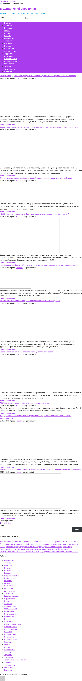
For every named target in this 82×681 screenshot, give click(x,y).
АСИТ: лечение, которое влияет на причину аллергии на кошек (25, 403)
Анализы (7, 563)
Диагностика (9, 594)
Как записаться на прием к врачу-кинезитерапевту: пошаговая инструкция (30, 301)
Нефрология (9, 616)
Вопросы (7, 573)
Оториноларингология (13, 624)
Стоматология (9, 64)
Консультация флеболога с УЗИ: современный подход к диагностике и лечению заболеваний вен (39, 265)
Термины (8, 655)
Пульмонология (10, 61)
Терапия (7, 66)
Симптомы (8, 642)
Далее (10, 523)
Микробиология (10, 609)
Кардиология (9, 599)
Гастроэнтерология (11, 576)
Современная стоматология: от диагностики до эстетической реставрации (29, 352)
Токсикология (9, 69)
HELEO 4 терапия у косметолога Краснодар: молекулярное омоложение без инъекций (34, 214)
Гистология (8, 588)
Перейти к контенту (8, 1)
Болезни (7, 46)
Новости (7, 36)
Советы (7, 31)
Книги (6, 601)
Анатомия (8, 41)
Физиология (9, 668)
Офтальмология (10, 59)
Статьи (7, 33)
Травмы (7, 662)
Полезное (8, 28)
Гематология (9, 578)
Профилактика (10, 634)
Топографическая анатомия (15, 660)
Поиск (2, 526)
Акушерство (9, 38)
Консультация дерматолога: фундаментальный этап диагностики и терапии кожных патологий (38, 76)
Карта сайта (8, 72)
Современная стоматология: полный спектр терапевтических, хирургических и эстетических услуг (39, 127)
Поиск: (3, 18)
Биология (8, 43)
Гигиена (7, 583)
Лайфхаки (8, 26)
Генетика (8, 581)
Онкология (8, 56)
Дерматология (10, 591)
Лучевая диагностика (12, 606)
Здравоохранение (11, 596)
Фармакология (10, 51)
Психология (9, 49)
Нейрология (9, 611)
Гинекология (9, 586)
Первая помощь (10, 629)
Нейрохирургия (10, 614)
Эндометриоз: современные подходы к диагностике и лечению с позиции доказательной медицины (40, 469)
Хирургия (8, 54)
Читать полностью (7, 124)
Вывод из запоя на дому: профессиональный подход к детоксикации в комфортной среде (36, 178)
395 (5, 523)
